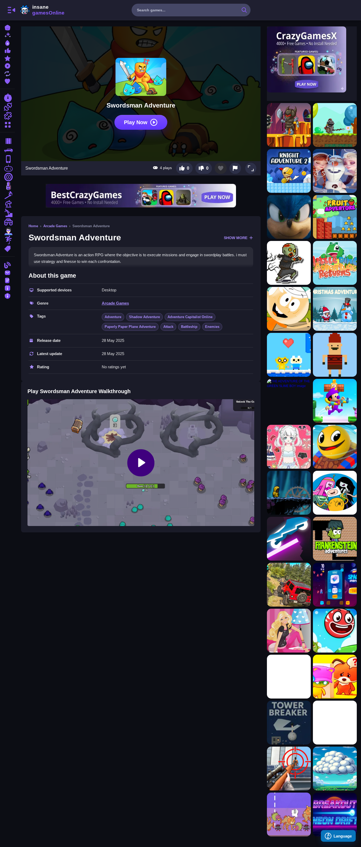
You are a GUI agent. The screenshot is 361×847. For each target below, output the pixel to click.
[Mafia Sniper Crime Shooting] (289, 768)
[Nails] (7, 186)
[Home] (7, 27)
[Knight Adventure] (289, 125)
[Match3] (7, 194)
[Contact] (7, 272)
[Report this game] (235, 168)
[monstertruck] (7, 221)
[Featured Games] (7, 58)
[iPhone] (7, 159)
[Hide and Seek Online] (335, 677)
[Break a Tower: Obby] (289, 722)
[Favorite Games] (7, 81)
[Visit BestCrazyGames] (141, 195)
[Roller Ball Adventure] (335, 631)
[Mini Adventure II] (335, 355)
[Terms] (7, 280)
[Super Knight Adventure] (335, 125)
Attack (168, 327)
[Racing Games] (7, 97)
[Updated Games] (7, 73)
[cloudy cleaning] (335, 768)
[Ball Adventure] (335, 447)
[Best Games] (7, 42)
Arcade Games (55, 226)
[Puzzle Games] (7, 115)
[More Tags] (7, 248)
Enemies (212, 327)
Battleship (189, 327)
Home (33, 226)
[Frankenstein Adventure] (335, 539)
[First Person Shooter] (7, 177)
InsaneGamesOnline (41, 10)
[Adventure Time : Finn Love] (289, 355)
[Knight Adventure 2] (289, 171)
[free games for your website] (7, 168)
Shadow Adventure (144, 317)
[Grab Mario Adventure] (335, 401)
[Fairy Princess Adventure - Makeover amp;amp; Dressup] (289, 447)
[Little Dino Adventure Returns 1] (335, 263)
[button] (251, 168)
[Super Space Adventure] (335, 585)
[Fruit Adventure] (335, 217)
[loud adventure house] (289, 309)
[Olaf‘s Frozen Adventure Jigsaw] (335, 171)
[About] (7, 287)
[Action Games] (7, 106)
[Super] (7, 230)
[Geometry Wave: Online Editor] (335, 722)
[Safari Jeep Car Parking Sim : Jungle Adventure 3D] (289, 585)
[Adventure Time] (335, 493)
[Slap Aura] (289, 677)
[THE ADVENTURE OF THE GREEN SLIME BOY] (289, 401)
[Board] (7, 203)
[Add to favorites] (221, 168)
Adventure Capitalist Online (190, 317)
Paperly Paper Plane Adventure (130, 327)
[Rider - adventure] (289, 539)
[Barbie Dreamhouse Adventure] (289, 631)
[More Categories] (7, 124)
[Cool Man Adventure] (289, 493)
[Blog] (7, 264)
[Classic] (7, 150)
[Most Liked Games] (7, 50)
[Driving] (7, 141)
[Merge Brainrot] (289, 814)
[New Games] (7, 35)
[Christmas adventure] (335, 309)
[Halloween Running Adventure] (289, 263)
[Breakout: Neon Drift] (335, 814)
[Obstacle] (7, 239)
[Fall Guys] (7, 212)
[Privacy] (7, 295)
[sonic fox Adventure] (289, 217)
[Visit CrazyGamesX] (312, 59)
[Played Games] (7, 65)
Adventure (113, 317)
